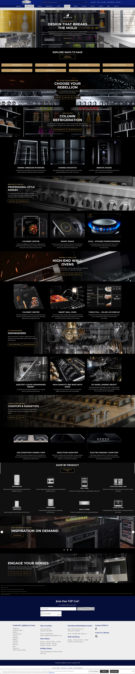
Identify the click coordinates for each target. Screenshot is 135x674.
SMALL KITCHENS (84, 70)
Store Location (46, 626)
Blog (108, 6)
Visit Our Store (14, 573)
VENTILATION (17, 70)
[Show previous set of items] (2, 532)
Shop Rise (58, 97)
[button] (91, 2)
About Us (101, 6)
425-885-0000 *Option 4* (79, 633)
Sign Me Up (86, 608)
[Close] (132, 671)
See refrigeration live (75, 129)
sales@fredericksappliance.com (53, 635)
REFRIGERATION (17, 65)
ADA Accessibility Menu (77, 668)
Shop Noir (67, 97)
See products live (67, 470)
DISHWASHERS (50, 70)
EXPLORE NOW (17, 535)
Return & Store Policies (19, 650)
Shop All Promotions (67, 57)
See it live (76, 97)
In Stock (58, 6)
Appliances (18, 6)
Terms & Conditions (56, 668)
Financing (84, 6)
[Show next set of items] (133, 532)
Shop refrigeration (59, 129)
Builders (75, 6)
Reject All (104, 671)
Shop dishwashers (15, 344)
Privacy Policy (64, 668)
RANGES (50, 65)
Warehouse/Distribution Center (80, 626)
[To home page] (27, 2)
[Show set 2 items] (70, 549)
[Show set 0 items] (64, 549)
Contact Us (116, 6)
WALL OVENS (84, 65)
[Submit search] (86, 2)
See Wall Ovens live (74, 274)
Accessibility (70, 668)
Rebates (39, 6)
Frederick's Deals (29, 6)
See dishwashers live (30, 344)
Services (92, 6)
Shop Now (12, 201)
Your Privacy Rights (93, 671)
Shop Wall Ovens (59, 274)
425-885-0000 (49, 633)
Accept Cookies (114, 671)
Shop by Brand (49, 6)
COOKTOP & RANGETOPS (118, 65)
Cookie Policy (52, 672)
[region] (67, 671)
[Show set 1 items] (67, 549)
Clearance (67, 6)
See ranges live (23, 201)
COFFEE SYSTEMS (118, 70)
